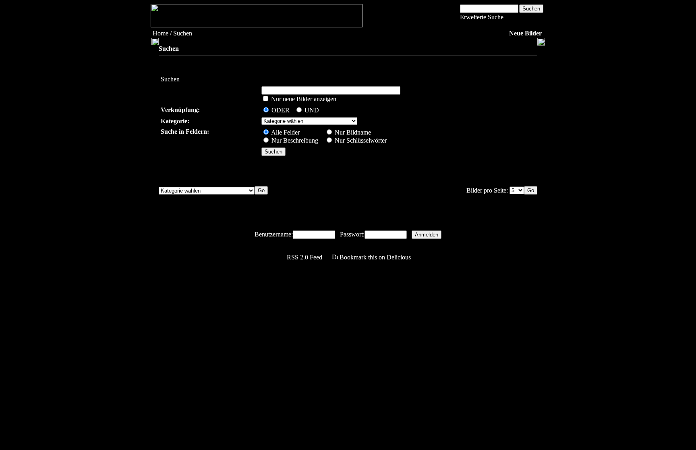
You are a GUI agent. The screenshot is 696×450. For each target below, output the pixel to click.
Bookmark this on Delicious (375, 257)
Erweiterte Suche (481, 17)
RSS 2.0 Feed (303, 257)
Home (160, 33)
